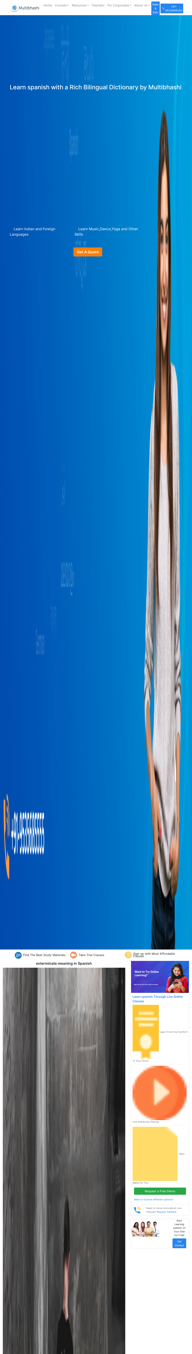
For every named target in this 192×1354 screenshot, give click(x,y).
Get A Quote (88, 252)
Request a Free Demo (160, 1191)
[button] (61, 5)
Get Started (179, 1243)
